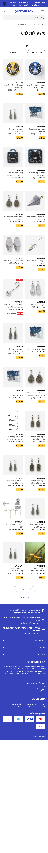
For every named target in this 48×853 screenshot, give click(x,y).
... (30, 24)
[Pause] (4, 4)
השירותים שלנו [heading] (38, 630)
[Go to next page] (15, 589)
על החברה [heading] (40, 644)
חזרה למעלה (25, 597)
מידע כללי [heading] (40, 637)
